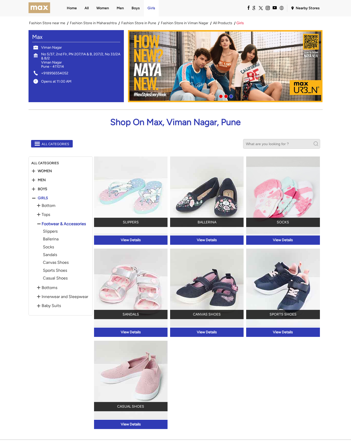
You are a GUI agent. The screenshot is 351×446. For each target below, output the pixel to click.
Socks (48, 246)
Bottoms (49, 287)
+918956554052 (54, 73)
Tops (46, 214)
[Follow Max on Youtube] (274, 8)
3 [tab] (230, 95)
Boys (42, 189)
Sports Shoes (55, 270)
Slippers (50, 231)
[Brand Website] (281, 8)
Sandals (50, 254)
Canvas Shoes (56, 262)
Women (45, 171)
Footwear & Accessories (64, 224)
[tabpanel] (225, 66)
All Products (222, 23)
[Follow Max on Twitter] (260, 8)
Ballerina (51, 239)
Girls (43, 198)
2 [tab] (225, 95)
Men (42, 180)
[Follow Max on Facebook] (247, 8)
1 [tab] (220, 95)
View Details (131, 240)
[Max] (39, 8)
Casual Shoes (55, 278)
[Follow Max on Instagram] (267, 8)
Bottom (49, 205)
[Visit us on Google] (254, 8)
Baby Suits (51, 305)
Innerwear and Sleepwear (65, 296)
